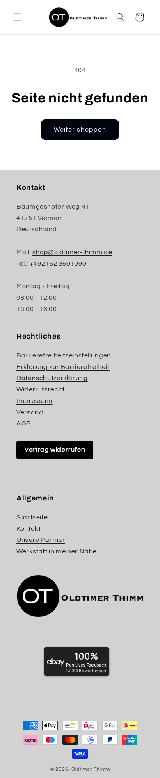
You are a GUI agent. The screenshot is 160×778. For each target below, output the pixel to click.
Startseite (32, 517)
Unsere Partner (40, 540)
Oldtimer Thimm (90, 769)
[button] (17, 17)
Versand (29, 412)
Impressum (34, 401)
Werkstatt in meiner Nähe (56, 551)
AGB (23, 423)
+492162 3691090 (58, 263)
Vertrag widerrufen (55, 449)
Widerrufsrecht (40, 389)
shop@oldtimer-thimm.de (72, 252)
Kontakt (28, 528)
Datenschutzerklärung (52, 378)
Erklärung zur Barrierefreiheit (63, 367)
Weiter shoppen (80, 129)
